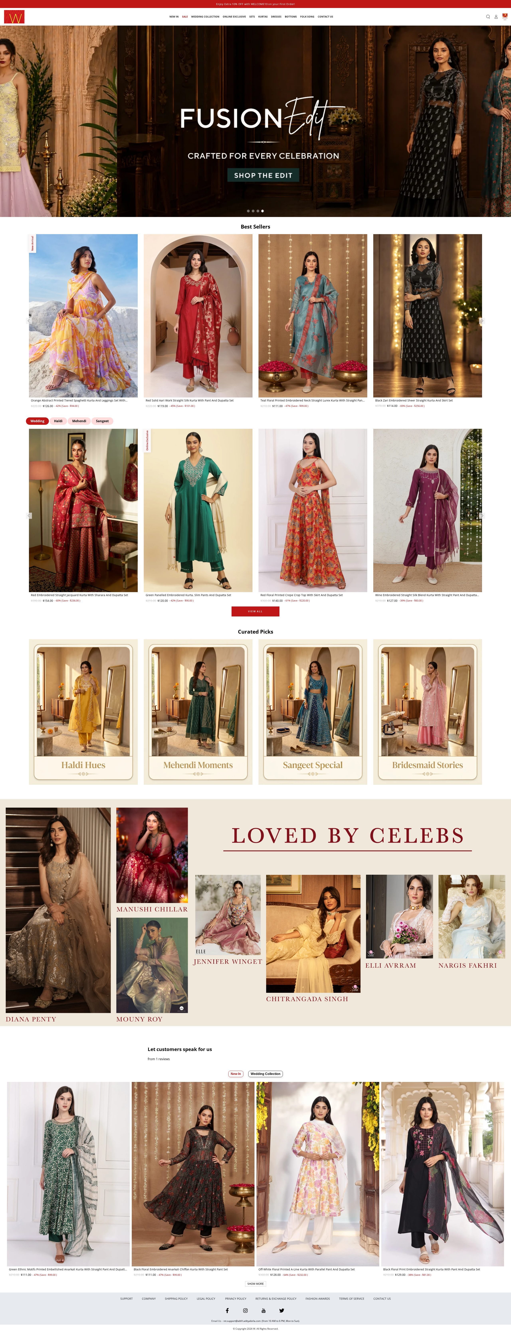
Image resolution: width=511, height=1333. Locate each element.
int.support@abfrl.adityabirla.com (242, 1321)
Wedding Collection (265, 1074)
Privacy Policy (235, 1298)
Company (149, 1298)
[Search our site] (488, 16)
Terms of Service (351, 1298)
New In (236, 1074)
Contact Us (382, 1298)
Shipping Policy (176, 1298)
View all (255, 611)
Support (126, 1298)
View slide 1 (248, 211)
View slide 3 (257, 211)
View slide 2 (253, 211)
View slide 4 (262, 211)
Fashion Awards (318, 1298)
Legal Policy (206, 1298)
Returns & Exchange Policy (276, 1298)
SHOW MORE (255, 1283)
